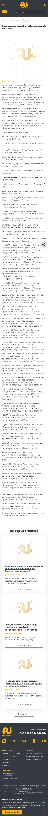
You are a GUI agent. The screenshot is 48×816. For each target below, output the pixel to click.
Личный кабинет (8, 760)
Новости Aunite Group (11, 754)
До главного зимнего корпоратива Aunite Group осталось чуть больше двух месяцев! (24, 568)
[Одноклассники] (34, 741)
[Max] (4, 741)
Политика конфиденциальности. (29, 788)
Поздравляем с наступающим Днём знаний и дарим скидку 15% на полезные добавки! (23, 683)
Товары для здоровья (34, 757)
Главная (5, 20)
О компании (15, 20)
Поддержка (6, 762)
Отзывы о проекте (9, 757)
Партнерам (6, 771)
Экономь (30, 751)
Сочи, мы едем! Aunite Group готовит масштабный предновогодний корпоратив (21, 627)
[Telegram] (14, 741)
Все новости (24, 714)
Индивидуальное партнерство (9, 774)
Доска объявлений (33, 760)
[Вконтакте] (24, 741)
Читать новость (24, 589)
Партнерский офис (9, 778)
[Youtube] (44, 741)
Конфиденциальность (35, 792)
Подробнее (21, 807)
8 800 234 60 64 (32, 733)
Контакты (6, 765)
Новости (25, 20)
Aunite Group (7, 751)
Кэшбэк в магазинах (34, 754)
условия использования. (24, 793)
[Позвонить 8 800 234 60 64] (3, 5)
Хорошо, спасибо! (12, 812)
